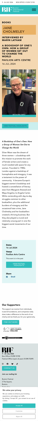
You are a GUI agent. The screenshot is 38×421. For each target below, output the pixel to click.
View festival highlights (15, 126)
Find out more (10, 322)
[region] (19, 404)
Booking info (19, 115)
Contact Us (9, 368)
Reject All (19, 416)
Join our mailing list (9, 374)
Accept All (19, 405)
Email (13, 277)
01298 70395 (28, 359)
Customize (19, 411)
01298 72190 (30, 2)
